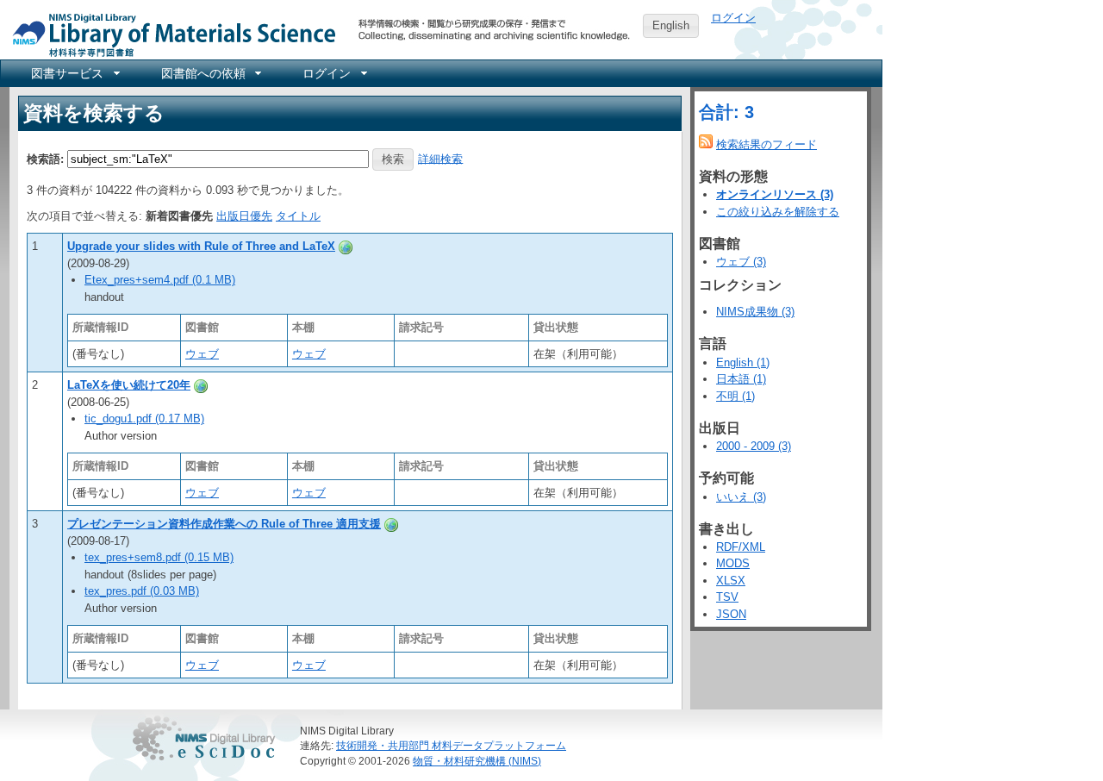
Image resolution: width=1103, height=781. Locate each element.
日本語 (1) (741, 378)
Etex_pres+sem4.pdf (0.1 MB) (159, 279)
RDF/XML (740, 546)
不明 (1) (735, 396)
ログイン (733, 17)
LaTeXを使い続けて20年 (128, 384)
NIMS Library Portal (169, 34)
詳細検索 (440, 158)
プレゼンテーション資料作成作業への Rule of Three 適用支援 (224, 523)
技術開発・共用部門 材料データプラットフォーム (451, 745)
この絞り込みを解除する (777, 211)
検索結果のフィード (766, 144)
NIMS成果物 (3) (755, 311)
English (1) (743, 362)
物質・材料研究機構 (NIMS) (477, 760)
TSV (727, 596)
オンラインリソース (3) (774, 194)
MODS (733, 563)
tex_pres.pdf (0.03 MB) (141, 590)
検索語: (45, 158)
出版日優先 (244, 215)
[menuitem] (74, 73)
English (670, 25)
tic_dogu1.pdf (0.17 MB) (144, 418)
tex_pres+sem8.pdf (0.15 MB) (159, 557)
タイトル (298, 215)
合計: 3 (726, 112)
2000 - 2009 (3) (753, 446)
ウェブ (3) (741, 261)
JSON (731, 614)
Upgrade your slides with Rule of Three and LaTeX (201, 246)
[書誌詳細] (345, 246)
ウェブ (202, 353)
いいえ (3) (741, 496)
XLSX (730, 580)
